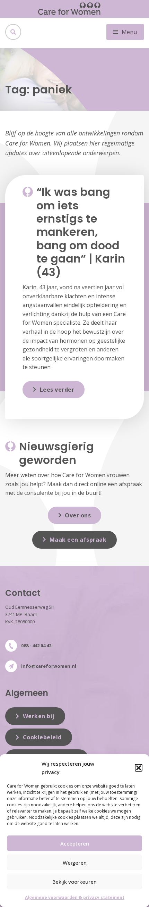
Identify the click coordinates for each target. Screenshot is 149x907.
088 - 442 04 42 (36, 645)
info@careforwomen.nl (48, 666)
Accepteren (74, 843)
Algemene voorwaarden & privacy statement (74, 897)
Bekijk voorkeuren (74, 881)
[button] (138, 767)
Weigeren (75, 862)
